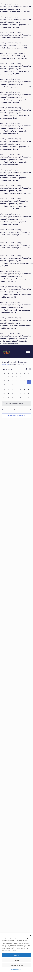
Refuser (16, 960)
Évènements (5, 364)
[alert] (16, 403)
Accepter (16, 955)
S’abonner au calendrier (15, 415)
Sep (29, 410)
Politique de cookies (16, 969)
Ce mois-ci (16, 410)
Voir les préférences (16, 965)
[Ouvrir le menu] (28, 351)
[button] (30, 935)
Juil (4, 410)
